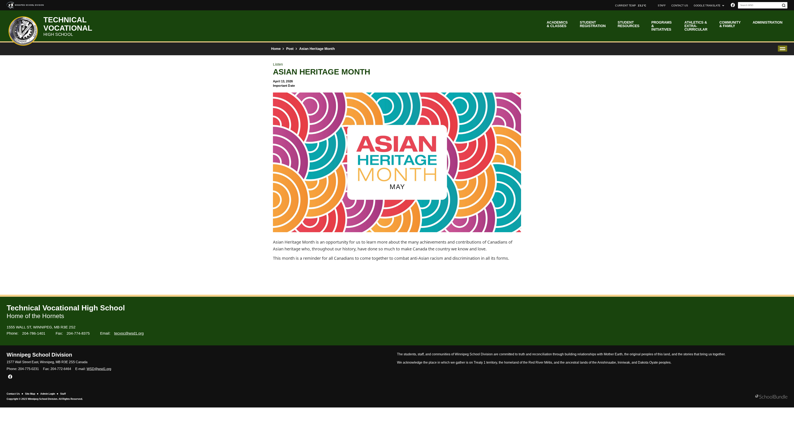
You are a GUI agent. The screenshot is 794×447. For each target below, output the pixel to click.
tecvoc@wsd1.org (129, 333)
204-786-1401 (33, 333)
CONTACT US (679, 5)
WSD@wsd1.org (99, 369)
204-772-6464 (60, 369)
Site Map (30, 393)
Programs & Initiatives (661, 25)
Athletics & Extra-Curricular (695, 25)
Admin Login (47, 393)
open (782, 49)
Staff (63, 393)
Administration (767, 22)
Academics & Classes (557, 24)
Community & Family (730, 24)
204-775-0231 (28, 369)
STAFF (662, 5)
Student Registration (593, 24)
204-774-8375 (78, 333)
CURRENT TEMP (630, 5)
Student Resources (628, 24)
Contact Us (13, 393)
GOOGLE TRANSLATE (707, 5)
